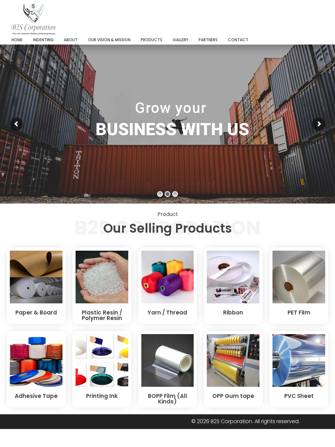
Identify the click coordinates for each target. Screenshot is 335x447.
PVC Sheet (299, 396)
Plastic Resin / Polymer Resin (102, 315)
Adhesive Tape (36, 396)
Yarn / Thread (167, 312)
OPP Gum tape (233, 396)
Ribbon (233, 312)
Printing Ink (102, 396)
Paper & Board (36, 312)
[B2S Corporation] (64, 19)
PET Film (299, 312)
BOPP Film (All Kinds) (167, 398)
